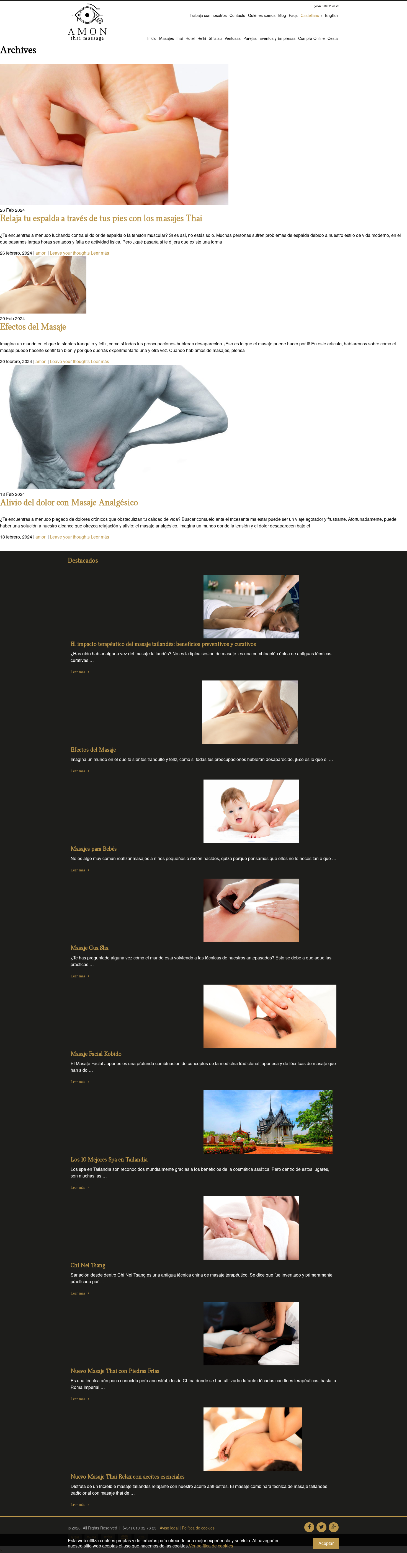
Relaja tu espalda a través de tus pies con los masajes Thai (101, 218)
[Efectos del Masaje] (43, 312)
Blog (282, 15)
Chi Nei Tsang (88, 1266)
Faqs (293, 15)
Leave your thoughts (70, 253)
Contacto (237, 15)
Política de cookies (198, 1528)
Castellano (310, 15)
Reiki (201, 38)
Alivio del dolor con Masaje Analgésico (69, 503)
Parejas (250, 38)
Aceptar (326, 1543)
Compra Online (311, 38)
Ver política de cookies (211, 1545)
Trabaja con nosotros (208, 15)
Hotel (190, 38)
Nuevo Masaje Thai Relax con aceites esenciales (128, 1477)
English (331, 15)
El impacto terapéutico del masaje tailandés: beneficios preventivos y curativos (163, 644)
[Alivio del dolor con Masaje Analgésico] (114, 487)
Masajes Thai (171, 38)
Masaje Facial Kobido (96, 1054)
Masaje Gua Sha (90, 948)
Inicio (151, 38)
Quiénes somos (261, 15)
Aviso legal (169, 1528)
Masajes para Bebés (94, 849)
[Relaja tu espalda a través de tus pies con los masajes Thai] (114, 203)
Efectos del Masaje (33, 327)
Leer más (100, 253)
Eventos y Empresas (277, 38)
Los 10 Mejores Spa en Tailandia (109, 1160)
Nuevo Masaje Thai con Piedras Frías (115, 1371)
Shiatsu (215, 38)
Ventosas (233, 38)
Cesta (333, 38)
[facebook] (309, 1527)
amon (41, 253)
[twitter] (321, 1527)
